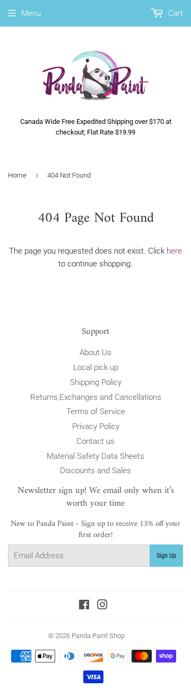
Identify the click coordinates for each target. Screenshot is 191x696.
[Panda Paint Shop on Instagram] (102, 606)
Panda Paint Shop (98, 636)
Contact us (95, 441)
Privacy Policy (95, 426)
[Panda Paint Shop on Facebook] (84, 606)
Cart (174, 13)
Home (17, 175)
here (174, 251)
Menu (31, 13)
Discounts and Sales (95, 470)
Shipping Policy (95, 382)
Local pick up (95, 367)
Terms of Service (95, 411)
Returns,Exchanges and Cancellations (95, 397)
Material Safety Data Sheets (95, 456)
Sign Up (166, 555)
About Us (95, 352)
